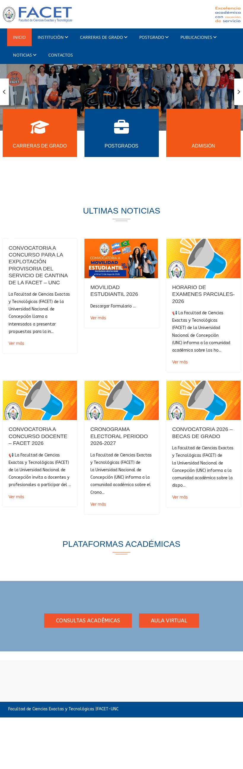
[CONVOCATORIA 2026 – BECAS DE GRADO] (203, 400)
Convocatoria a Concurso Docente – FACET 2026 (38, 436)
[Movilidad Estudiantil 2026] (121, 258)
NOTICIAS (22, 55)
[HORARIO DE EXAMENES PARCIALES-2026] (203, 258)
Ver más (16, 343)
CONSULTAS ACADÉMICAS (88, 620)
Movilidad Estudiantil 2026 (114, 290)
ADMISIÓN (203, 145)
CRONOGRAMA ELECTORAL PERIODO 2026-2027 (119, 436)
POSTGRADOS (121, 145)
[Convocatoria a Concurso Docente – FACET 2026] (40, 400)
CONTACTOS (60, 55)
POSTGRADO (151, 37)
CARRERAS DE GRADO (101, 37)
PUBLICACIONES (196, 37)
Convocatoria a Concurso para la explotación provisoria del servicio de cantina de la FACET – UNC (38, 265)
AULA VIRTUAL (169, 620)
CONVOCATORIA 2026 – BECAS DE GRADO (202, 432)
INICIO (19, 37)
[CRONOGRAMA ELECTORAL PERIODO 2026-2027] (121, 400)
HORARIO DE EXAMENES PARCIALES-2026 (203, 294)
